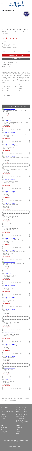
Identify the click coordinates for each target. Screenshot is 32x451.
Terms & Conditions (6, 433)
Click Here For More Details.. (16, 118)
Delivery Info (4, 427)
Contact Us (19, 427)
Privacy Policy (4, 431)
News (17, 429)
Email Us (3, 418)
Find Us (3, 429)
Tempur (18, 433)
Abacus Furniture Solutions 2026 (15, 446)
